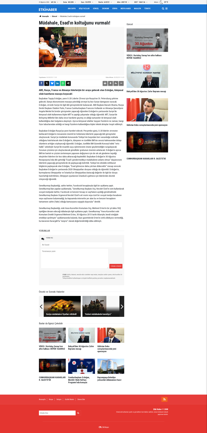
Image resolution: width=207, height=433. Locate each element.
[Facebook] (41, 83)
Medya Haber (126, 8)
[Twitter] (46, 83)
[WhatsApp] (62, 83)
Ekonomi (105, 8)
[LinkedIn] (57, 83)
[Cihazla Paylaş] (68, 83)
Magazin (137, 8)
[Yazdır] (105, 83)
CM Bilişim (105, 427)
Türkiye (147, 8)
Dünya (114, 8)
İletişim (59, 399)
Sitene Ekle (81, 399)
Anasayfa (45, 16)
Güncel (96, 8)
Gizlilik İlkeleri (69, 399)
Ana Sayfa (72, 8)
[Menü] (166, 8)
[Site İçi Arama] (163, 8)
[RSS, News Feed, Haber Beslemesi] (164, 399)
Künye (51, 399)
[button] (110, 83)
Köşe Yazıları (84, 8)
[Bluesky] (52, 83)
